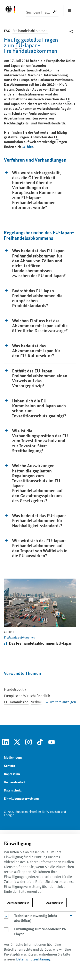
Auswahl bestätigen (18, 902)
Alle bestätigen (54, 902)
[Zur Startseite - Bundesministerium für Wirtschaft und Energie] (12, 10)
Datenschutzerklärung (33, 958)
